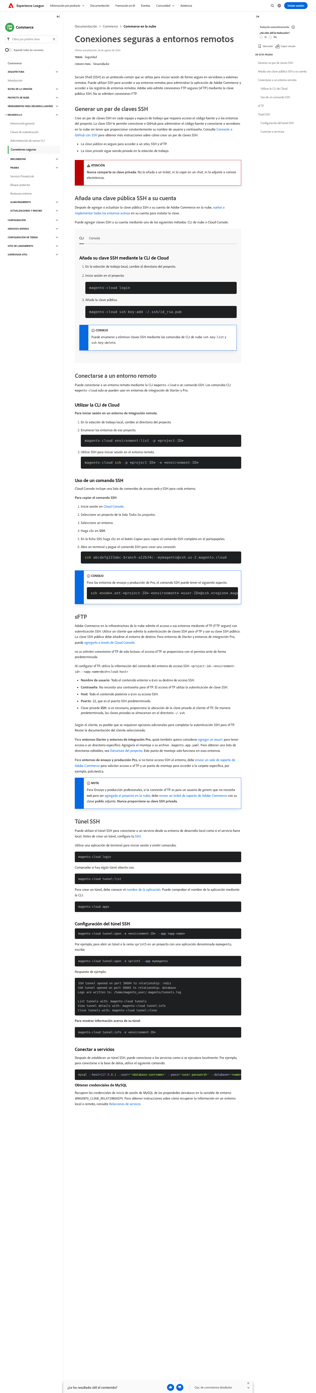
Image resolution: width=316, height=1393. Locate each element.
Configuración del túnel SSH (277, 123)
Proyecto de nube (18, 97)
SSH (138, 836)
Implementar (18, 159)
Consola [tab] (94, 238)
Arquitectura (16, 71)
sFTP (261, 106)
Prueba (14, 167)
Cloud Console (114, 506)
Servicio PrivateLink (22, 176)
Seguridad (91, 57)
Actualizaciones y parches (26, 210)
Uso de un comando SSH (275, 97)
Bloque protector (20, 185)
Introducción (15, 80)
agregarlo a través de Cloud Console (109, 642)
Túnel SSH (264, 114)
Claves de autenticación (24, 132)
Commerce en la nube (140, 26)
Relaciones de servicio (124, 1104)
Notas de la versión (20, 89)
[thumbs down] (179, 1387)
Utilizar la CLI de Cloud (274, 89)
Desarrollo (15, 114)
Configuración (17, 220)
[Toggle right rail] (257, 16)
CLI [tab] (81, 238)
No (275, 36)
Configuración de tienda (23, 237)
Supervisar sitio (17, 254)
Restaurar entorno (21, 193)
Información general (22, 123)
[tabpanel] (158, 302)
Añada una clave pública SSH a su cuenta (282, 71)
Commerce (110, 26)
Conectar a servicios (272, 132)
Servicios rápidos (18, 228)
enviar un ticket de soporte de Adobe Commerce (193, 795)
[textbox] (31, 39)
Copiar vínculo (288, 46)
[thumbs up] (170, 1387)
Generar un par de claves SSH (275, 63)
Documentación (86, 26)
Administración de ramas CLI (27, 141)
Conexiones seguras (23, 149)
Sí (266, 36)
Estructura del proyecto (126, 750)
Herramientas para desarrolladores (30, 106)
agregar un (210, 739)
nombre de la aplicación (144, 889)
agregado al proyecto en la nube (127, 795)
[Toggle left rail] (58, 16)
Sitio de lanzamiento (20, 245)
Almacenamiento (20, 202)
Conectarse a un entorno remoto (277, 80)
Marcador (268, 46)
